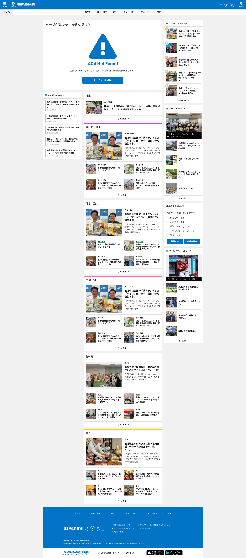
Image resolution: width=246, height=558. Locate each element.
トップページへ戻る (103, 80)
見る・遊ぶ (102, 11)
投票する (175, 241)
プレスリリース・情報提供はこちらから (155, 525)
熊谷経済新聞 (23, 4)
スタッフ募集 (118, 532)
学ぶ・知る (146, 11)
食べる (88, 11)
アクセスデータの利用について (125, 528)
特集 (159, 11)
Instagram (232, 5)
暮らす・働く (129, 11)
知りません (175, 235)
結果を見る (192, 241)
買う (115, 11)
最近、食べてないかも (180, 226)
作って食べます (177, 218)
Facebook (221, 5)
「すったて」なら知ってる (182, 231)
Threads (103, 528)
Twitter (226, 5)
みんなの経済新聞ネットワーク (76, 553)
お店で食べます (177, 222)
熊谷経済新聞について (121, 525)
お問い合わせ (145, 528)
